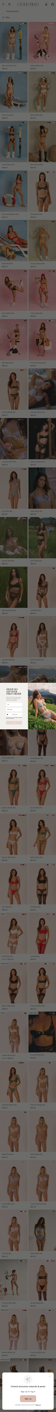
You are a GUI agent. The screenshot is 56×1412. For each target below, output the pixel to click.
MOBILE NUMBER (9, 711)
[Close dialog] (54, 684)
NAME (7, 701)
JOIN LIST (14, 722)
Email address (8, 706)
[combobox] (8, 714)
